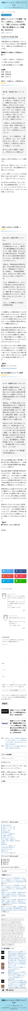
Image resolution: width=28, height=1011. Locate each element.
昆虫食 (4, 944)
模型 (14, 922)
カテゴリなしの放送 (7, 588)
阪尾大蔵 (5, 925)
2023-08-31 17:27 (11, 594)
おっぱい (22, 941)
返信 (24, 610)
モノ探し (21, 930)
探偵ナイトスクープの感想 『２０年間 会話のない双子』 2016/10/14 (18, 712)
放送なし (4, 851)
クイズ (9, 941)
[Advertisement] (14, 209)
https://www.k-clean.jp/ (9, 368)
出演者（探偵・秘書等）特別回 (10, 841)
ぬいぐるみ (18, 925)
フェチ (22, 939)
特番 (3, 842)
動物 (4, 939)
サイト (3, 676)
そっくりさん (11, 919)
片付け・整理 (12, 933)
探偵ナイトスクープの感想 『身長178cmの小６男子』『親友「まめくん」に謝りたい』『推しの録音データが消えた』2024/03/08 (14, 894)
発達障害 (11, 944)
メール (3, 669)
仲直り (20, 933)
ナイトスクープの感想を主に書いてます (14, 1005)
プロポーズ (20, 919)
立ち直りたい (5, 936)
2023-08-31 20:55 (13, 615)
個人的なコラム (6, 849)
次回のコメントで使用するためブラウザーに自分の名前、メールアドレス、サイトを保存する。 (14, 685)
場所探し (13, 930)
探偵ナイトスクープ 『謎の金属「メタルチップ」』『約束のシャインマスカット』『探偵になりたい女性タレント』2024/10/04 (13, 879)
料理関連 (6, 832)
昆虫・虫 (10, 939)
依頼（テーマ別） (9, 827)
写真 (11, 925)
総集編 (4, 844)
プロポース (5, 927)
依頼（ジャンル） (9, 829)
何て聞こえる (14, 927)
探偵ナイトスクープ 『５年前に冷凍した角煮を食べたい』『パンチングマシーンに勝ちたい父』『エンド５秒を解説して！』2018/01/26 (17, 975)
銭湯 (3, 919)
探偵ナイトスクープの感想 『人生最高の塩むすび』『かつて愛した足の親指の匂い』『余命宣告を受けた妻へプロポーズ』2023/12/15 (14, 908)
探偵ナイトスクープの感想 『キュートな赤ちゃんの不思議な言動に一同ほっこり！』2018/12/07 (17, 982)
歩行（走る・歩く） (16, 936)
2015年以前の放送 (7, 847)
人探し (4, 933)
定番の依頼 (7, 825)
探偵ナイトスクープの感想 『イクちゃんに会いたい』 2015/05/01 (17, 968)
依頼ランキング (8, 837)
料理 (16, 941)
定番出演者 (7, 835)
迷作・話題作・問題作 (8, 839)
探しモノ (6, 830)
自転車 (22, 927)
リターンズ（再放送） (8, 846)
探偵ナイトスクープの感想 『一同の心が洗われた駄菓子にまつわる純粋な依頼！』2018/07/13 (17, 953)
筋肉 (17, 939)
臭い (4, 941)
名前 (3, 663)
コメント (4, 644)
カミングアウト (6, 922)
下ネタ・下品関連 (9, 834)
